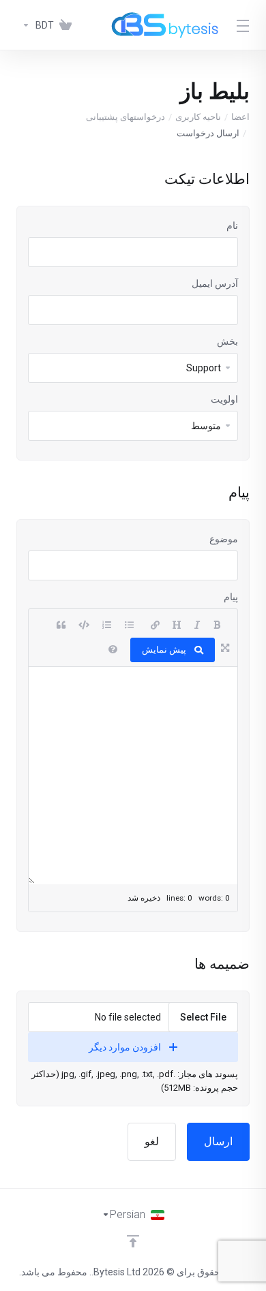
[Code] (83, 625)
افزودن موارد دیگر (125, 1047)
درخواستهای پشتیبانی (125, 117)
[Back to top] (133, 1241)
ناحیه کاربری (198, 117)
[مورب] (197, 625)
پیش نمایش (164, 649)
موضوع (223, 538)
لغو (152, 1141)
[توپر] (216, 625)
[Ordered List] (106, 625)
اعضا (240, 117)
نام (232, 225)
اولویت (224, 399)
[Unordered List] (129, 625)
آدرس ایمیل (215, 283)
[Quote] (61, 625)
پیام (231, 596)
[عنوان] (177, 625)
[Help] (112, 650)
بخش (227, 341)
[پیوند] (155, 625)
